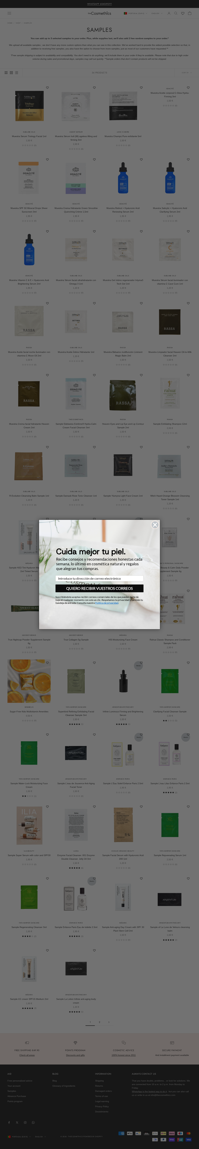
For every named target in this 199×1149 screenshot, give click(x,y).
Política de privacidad (106, 602)
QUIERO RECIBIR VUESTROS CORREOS (99, 588)
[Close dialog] (155, 525)
